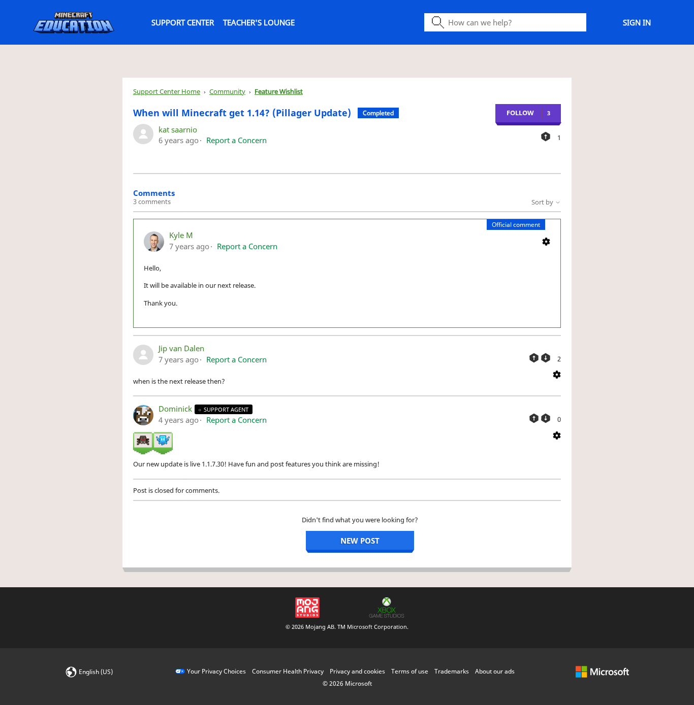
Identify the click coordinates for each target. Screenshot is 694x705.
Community (227, 91)
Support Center (182, 22)
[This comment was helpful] (534, 358)
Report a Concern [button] (236, 140)
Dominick (176, 409)
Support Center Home (166, 91)
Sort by (543, 202)
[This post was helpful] (546, 136)
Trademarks (451, 671)
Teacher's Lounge (259, 22)
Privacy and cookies (357, 671)
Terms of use (409, 671)
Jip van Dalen (181, 348)
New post (360, 540)
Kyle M (181, 235)
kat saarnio (178, 129)
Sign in (637, 22)
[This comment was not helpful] (546, 358)
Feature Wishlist (279, 91)
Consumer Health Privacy (288, 671)
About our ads (495, 671)
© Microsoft (347, 683)
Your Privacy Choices (216, 671)
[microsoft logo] (602, 671)
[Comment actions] (546, 240)
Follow (520, 112)
